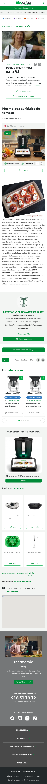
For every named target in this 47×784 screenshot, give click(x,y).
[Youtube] (19, 718)
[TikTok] (34, 718)
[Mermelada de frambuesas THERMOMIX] (12, 386)
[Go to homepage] (23, 3)
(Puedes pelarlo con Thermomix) (21, 264)
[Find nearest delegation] (4, 3)
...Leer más (36, 86)
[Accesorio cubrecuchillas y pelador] (12, 504)
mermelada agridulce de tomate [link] (34, 12)
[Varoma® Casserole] (34, 504)
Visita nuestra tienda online (22, 8)
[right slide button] (42, 420)
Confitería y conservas (12, 397)
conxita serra (11, 12)
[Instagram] (27, 718)
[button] (43, 3)
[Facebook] (12, 718)
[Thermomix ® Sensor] (34, 541)
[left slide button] (4, 420)
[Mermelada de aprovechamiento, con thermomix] (34, 386)
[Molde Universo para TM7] (12, 541)
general (19, 12)
